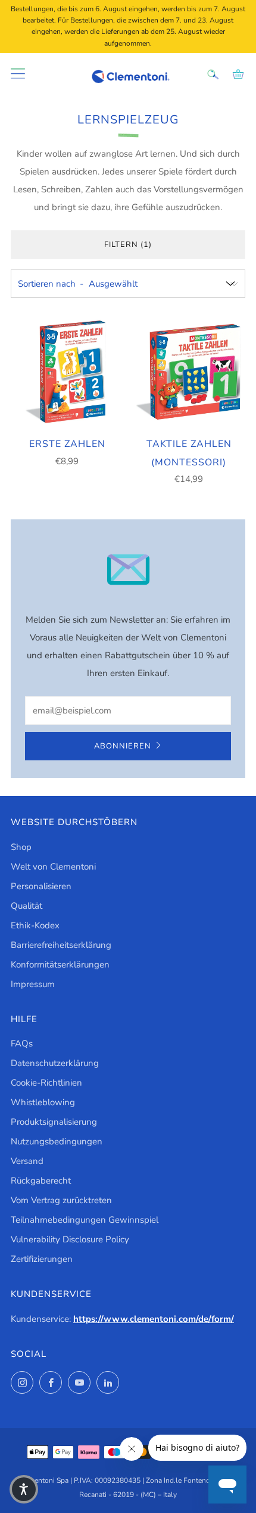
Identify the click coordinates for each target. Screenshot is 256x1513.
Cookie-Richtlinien (46, 1083)
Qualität (26, 906)
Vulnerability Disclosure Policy (70, 1239)
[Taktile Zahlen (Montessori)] (189, 372)
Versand (27, 1161)
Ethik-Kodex (35, 925)
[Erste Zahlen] (67, 372)
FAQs (22, 1043)
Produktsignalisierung (54, 1122)
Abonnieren (122, 746)
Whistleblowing (43, 1102)
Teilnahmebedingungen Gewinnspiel (84, 1220)
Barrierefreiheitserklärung (61, 945)
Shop (21, 847)
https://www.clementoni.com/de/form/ (153, 1319)
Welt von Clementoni (53, 867)
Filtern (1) (128, 244)
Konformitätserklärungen (60, 964)
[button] (24, 1489)
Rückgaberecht (41, 1181)
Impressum (33, 984)
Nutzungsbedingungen (56, 1141)
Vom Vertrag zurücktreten (61, 1200)
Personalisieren (41, 886)
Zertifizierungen (42, 1259)
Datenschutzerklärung (55, 1063)
